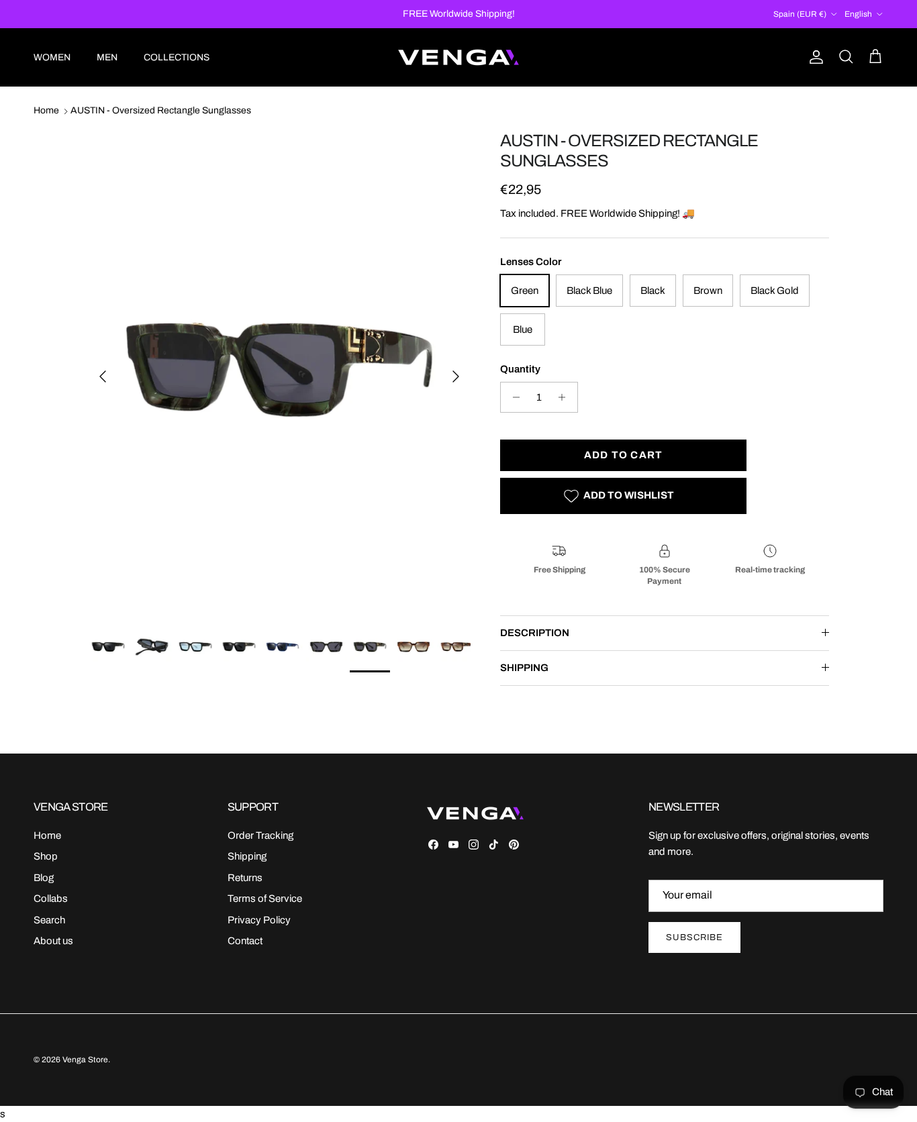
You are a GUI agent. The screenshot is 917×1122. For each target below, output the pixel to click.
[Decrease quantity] (512, 397)
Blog (44, 877)
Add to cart (623, 455)
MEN (107, 57)
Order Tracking (260, 835)
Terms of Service (265, 898)
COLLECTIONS (176, 57)
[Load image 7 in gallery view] (279, 370)
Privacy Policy (259, 920)
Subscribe (694, 937)
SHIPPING (524, 667)
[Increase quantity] (565, 397)
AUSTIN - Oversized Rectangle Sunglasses (160, 111)
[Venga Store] (458, 57)
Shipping (247, 856)
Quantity (520, 369)
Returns (245, 877)
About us (53, 940)
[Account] (813, 57)
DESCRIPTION (534, 632)
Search (49, 920)
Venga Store (85, 1059)
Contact (245, 940)
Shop (46, 856)
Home (46, 111)
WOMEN (52, 57)
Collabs (51, 898)
